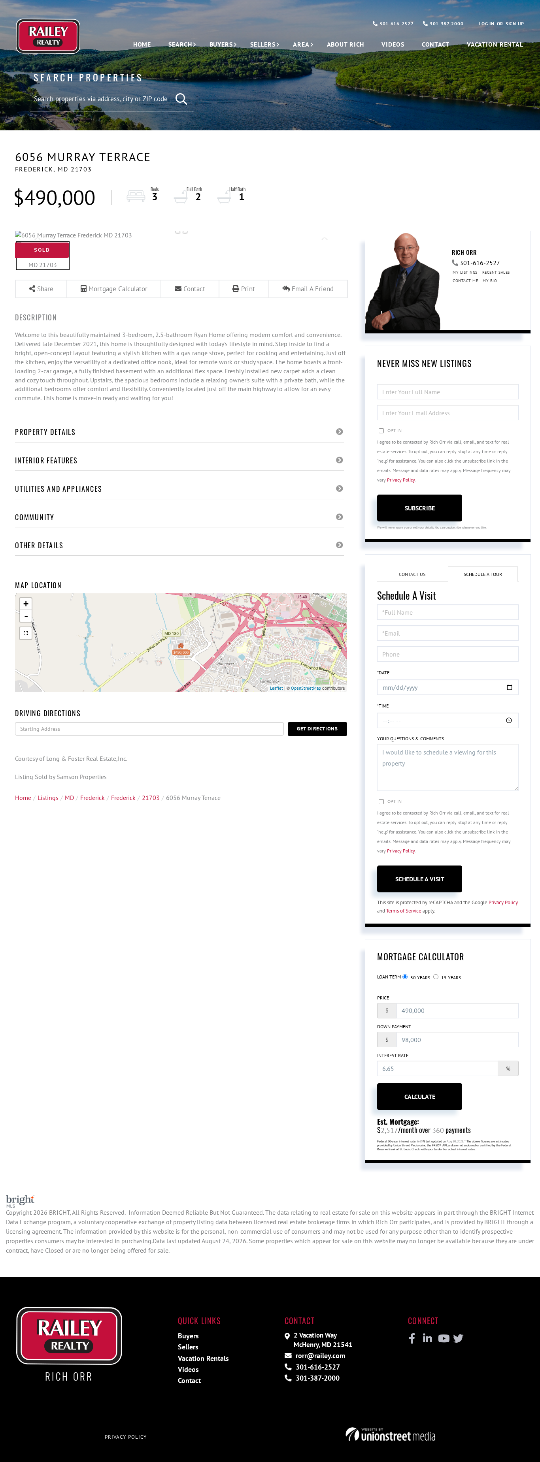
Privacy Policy (401, 480)
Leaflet (276, 688)
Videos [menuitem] (392, 44)
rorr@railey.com (319, 1355)
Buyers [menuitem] (221, 44)
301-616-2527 (395, 23)
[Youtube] (442, 1338)
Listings (48, 798)
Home (23, 798)
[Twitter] (457, 1338)
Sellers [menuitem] (263, 44)
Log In (486, 23)
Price (383, 998)
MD (69, 798)
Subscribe (420, 508)
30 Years (419, 977)
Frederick (92, 798)
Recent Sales (496, 272)
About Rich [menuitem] (345, 44)
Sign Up (515, 23)
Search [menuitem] (180, 44)
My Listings (465, 272)
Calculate (419, 1097)
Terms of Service (403, 910)
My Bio (490, 280)
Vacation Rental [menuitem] (495, 44)
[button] (181, 99)
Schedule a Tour (483, 574)
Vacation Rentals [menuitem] (203, 1358)
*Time (383, 706)
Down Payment (394, 1026)
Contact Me (465, 280)
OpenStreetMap (306, 688)
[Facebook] (412, 1338)
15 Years (450, 977)
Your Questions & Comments (410, 738)
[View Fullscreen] (26, 633)
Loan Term (389, 977)
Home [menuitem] (142, 44)
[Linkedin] (427, 1338)
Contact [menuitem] (435, 44)
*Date (383, 672)
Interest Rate (392, 1055)
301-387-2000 (445, 23)
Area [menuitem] (301, 44)
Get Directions (317, 728)
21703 (151, 798)
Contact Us (412, 574)
